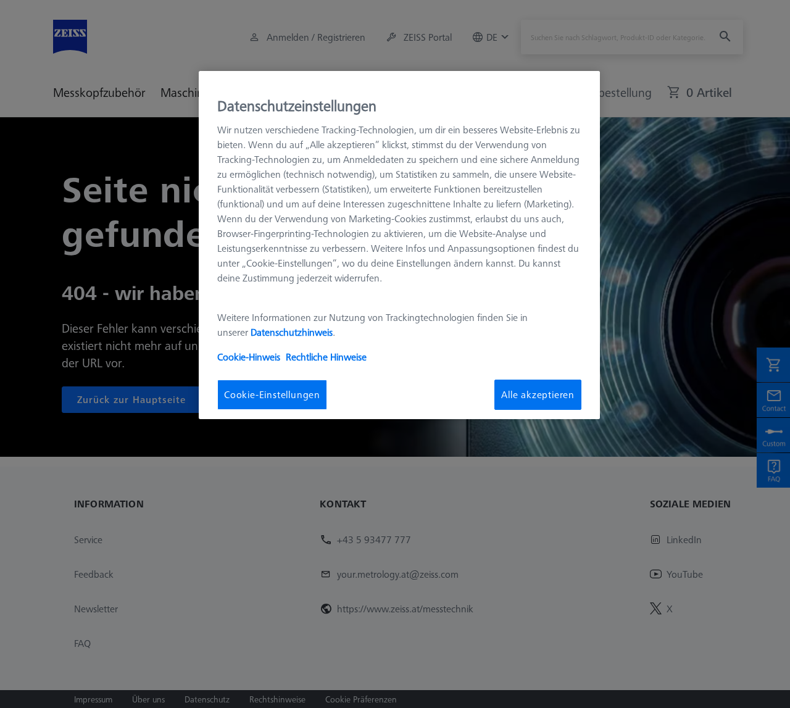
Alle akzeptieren (538, 394)
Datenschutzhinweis (292, 332)
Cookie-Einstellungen (272, 394)
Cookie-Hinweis (248, 357)
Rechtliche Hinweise (326, 357)
